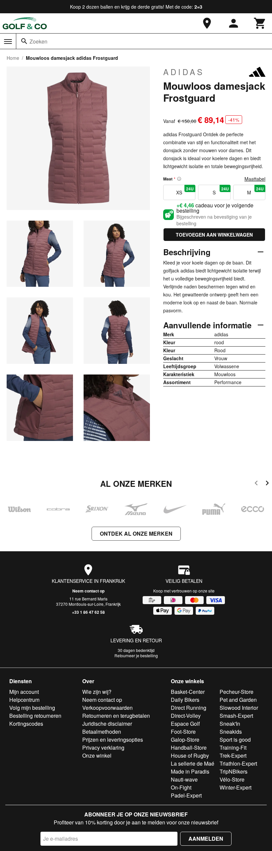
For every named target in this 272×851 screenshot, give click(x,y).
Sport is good (235, 739)
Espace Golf (185, 723)
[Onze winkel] (207, 23)
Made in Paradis (190, 771)
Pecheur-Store (236, 691)
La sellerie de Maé (192, 763)
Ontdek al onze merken (136, 533)
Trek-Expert (233, 755)
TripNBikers (233, 771)
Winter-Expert (235, 787)
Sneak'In (230, 723)
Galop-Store (185, 739)
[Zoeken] (24, 41)
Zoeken (38, 41)
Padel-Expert (186, 795)
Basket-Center (188, 691)
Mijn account (24, 691)
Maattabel (254, 178)
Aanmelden (205, 838)
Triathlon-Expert (238, 763)
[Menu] (8, 42)
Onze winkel (96, 755)
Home (13, 57)
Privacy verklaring (103, 747)
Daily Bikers (185, 699)
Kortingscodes (26, 723)
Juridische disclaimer (107, 723)
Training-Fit (233, 747)
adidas (183, 71)
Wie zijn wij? (96, 691)
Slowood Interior (239, 707)
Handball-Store (189, 747)
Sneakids (231, 731)
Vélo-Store (232, 779)
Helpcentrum (24, 699)
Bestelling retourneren (35, 715)
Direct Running (188, 707)
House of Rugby (190, 755)
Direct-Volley (186, 715)
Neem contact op (88, 590)
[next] (267, 484)
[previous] (256, 484)
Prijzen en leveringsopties (112, 739)
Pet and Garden (238, 699)
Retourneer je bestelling (136, 655)
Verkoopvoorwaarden (107, 707)
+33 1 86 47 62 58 (88, 612)
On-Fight (181, 787)
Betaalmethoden (101, 731)
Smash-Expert (236, 715)
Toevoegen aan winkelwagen (214, 234)
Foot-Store (183, 731)
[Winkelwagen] (260, 23)
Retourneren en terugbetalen (116, 715)
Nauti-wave (184, 779)
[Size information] (179, 178)
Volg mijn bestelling (32, 707)
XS (185, 191)
